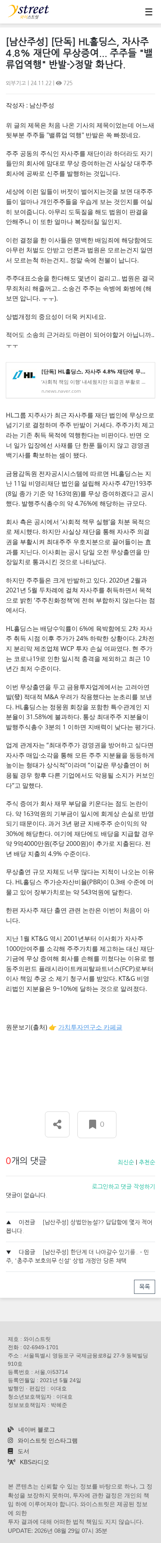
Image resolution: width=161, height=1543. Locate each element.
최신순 (126, 1162)
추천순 (147, 1162)
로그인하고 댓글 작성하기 (123, 1187)
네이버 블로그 (36, 1429)
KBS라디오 (33, 1462)
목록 (144, 1287)
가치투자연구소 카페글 (90, 1027)
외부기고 (17, 83)
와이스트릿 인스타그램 (47, 1440)
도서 (22, 1451)
